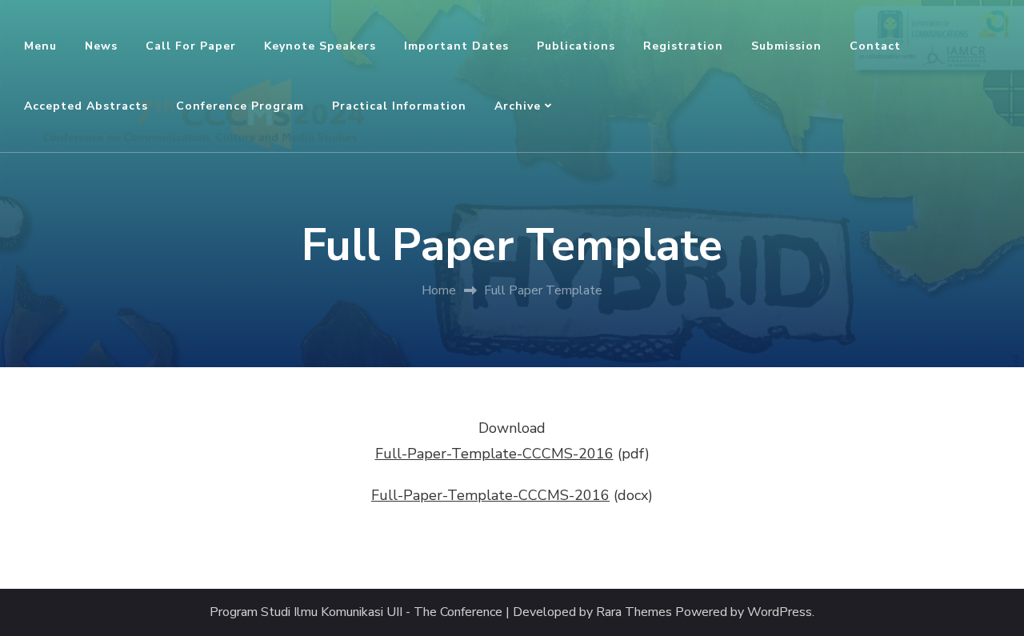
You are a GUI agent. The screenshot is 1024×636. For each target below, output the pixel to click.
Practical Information (399, 106)
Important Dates (456, 46)
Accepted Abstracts (86, 106)
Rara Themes (634, 612)
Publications (576, 46)
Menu (40, 46)
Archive (517, 106)
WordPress (779, 612)
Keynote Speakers (320, 46)
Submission (786, 46)
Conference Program (240, 106)
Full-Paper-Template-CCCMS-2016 (494, 453)
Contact (875, 46)
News (101, 46)
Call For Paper (191, 46)
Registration (683, 46)
